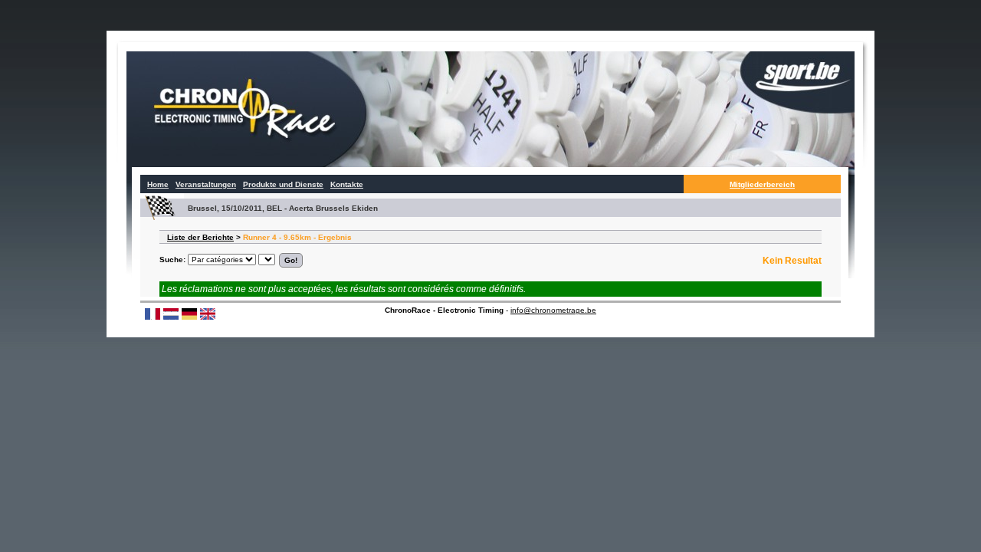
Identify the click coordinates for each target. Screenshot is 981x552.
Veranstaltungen (206, 184)
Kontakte (346, 184)
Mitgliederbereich (762, 184)
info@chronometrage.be (553, 310)
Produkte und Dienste (283, 184)
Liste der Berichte (200, 237)
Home (158, 184)
